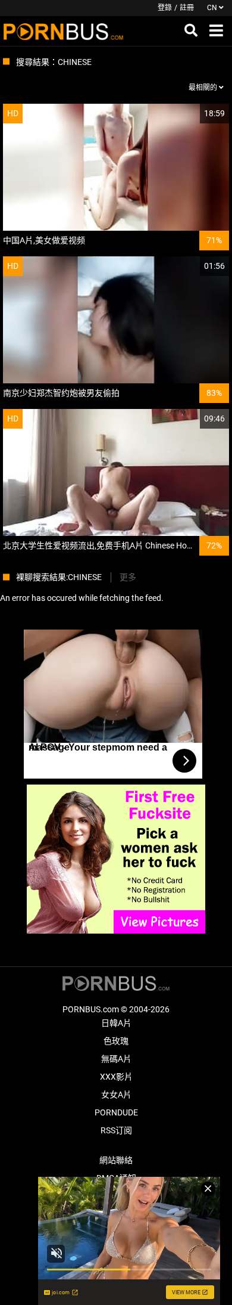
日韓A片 (116, 1023)
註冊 (187, 8)
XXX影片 (116, 1076)
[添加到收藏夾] (191, 113)
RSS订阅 (116, 1130)
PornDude (116, 1112)
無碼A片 (116, 1059)
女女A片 (116, 1094)
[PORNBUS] (63, 31)
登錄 (165, 8)
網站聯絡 (116, 1160)
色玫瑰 (116, 1041)
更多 (128, 577)
